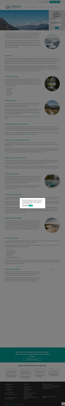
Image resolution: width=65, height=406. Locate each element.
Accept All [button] (30, 205)
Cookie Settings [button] (25, 205)
